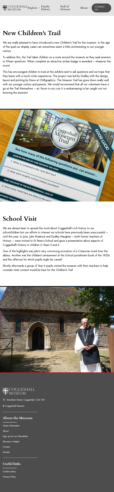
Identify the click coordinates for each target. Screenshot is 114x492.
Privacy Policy (9, 476)
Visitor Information (11, 425)
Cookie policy (9, 471)
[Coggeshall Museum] (15, 8)
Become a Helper (11, 441)
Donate (6, 452)
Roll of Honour (65, 8)
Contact (6, 446)
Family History (45, 8)
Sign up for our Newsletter (15, 436)
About (5, 431)
